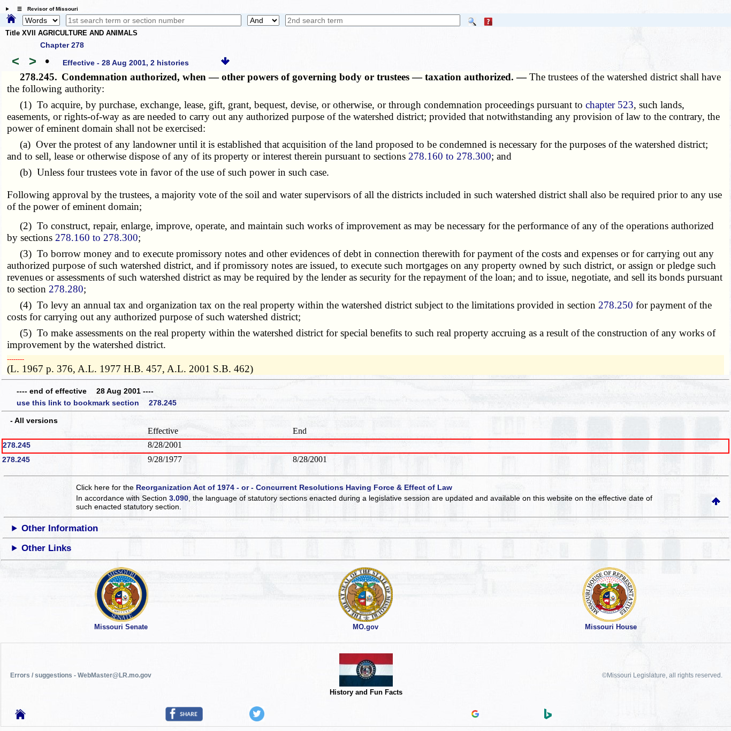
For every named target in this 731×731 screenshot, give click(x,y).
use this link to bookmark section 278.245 (97, 402)
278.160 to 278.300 (449, 156)
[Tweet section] (256, 718)
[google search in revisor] (475, 715)
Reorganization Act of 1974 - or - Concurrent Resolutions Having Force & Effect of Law (294, 487)
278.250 (615, 305)
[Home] (11, 19)
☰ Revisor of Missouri (45, 9)
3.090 (178, 498)
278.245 (17, 445)
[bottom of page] (225, 62)
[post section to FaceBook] (184, 718)
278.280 (66, 289)
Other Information (59, 528)
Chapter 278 (62, 45)
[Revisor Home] (20, 716)
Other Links (46, 548)
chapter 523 (609, 104)
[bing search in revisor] (548, 716)
